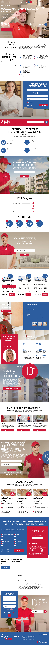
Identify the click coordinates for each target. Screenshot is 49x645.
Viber (9, 611)
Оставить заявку (5, 310)
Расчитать (43, 105)
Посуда (4, 543)
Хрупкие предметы (6, 545)
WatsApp (5, 611)
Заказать (12, 294)
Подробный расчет (30, 105)
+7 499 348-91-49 (37, 2)
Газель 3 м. (23, 284)
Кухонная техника (6, 536)
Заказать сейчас (6, 29)
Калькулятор (21, 2)
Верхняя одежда (19, 536)
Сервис (12, 2)
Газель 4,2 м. (39, 284)
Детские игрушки (19, 539)
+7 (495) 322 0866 (37, 618)
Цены (16, 2)
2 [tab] (22, 437)
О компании (7, 2)
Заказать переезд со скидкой (12, 388)
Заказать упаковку (37, 538)
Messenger (13, 611)
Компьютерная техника (7, 539)
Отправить (11, 469)
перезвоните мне (42, 635)
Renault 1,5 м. (7, 284)
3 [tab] (23, 437)
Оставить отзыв (5, 567)
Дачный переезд (21, 423)
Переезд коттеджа (37, 423)
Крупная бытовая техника (8, 534)
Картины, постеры (19, 543)
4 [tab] (24, 437)
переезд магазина (8, 5)
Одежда (17, 534)
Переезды (3, 423)
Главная (2, 5)
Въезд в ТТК (31, 102)
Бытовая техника (6, 541)
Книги (17, 545)
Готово (18, 550)
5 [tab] (25, 437)
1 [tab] (21, 437)
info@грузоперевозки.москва (8, 383)
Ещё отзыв (25, 331)
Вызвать (24, 176)
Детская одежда (19, 541)
